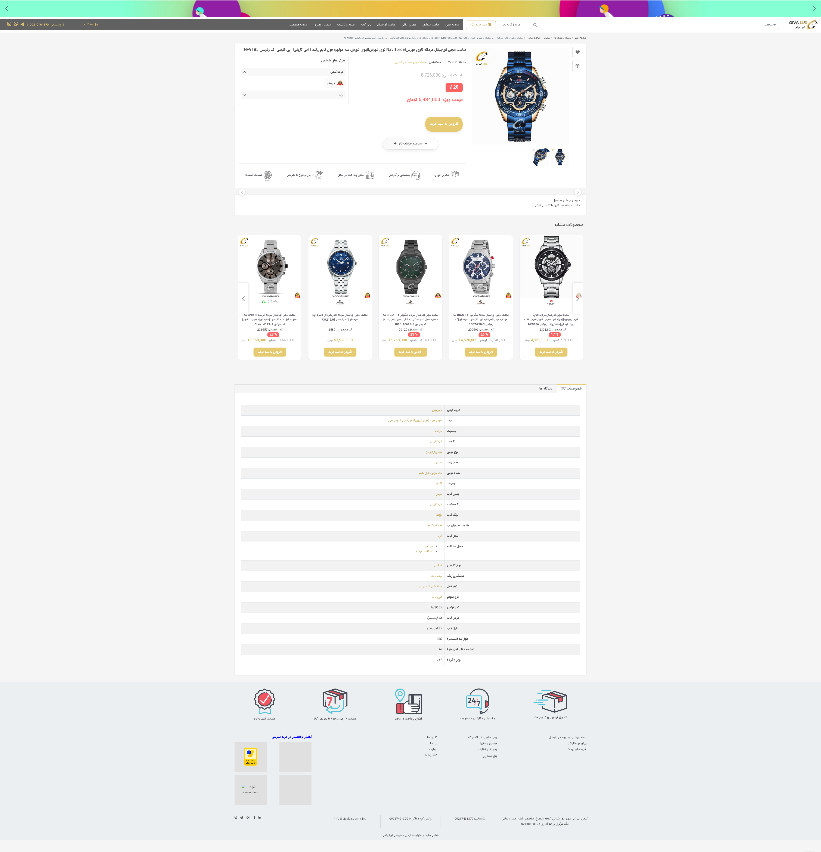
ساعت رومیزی (322, 24)
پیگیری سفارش (577, 743)
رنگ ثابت (436, 576)
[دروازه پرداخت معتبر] (250, 756)
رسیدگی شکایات (487, 749)
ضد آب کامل (434, 525)
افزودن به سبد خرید (444, 124)
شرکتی (438, 565)
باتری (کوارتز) (434, 452)
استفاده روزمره (424, 551)
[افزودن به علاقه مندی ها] (577, 52)
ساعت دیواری (430, 24)
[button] (814, 8)
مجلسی (428, 546)
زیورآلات (366, 24)
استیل (438, 462)
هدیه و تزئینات (346, 24)
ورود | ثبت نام (511, 24)
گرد (440, 536)
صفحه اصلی (580, 38)
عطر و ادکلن (409, 24)
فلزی (439, 483)
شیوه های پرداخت (575, 749)
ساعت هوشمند (298, 24)
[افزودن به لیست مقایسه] (577, 66)
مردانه (438, 431)
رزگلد (439, 515)
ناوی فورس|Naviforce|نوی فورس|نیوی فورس (414, 420)
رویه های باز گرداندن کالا (482, 737)
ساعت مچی (452, 24)
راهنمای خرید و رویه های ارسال (567, 737)
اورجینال (437, 410)
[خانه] (800, 24)
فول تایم (437, 597)
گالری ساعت (430, 737)
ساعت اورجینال (386, 24)
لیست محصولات (562, 38)
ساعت (547, 38)
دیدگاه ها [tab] (545, 389)
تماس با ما (431, 755)
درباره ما (432, 749)
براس (439, 494)
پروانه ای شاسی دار (430, 586)
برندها (433, 743)
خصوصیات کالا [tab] (571, 389)
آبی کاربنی (436, 441)
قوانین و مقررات (487, 743)
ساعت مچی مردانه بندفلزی (411, 62)
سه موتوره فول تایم (430, 473)
